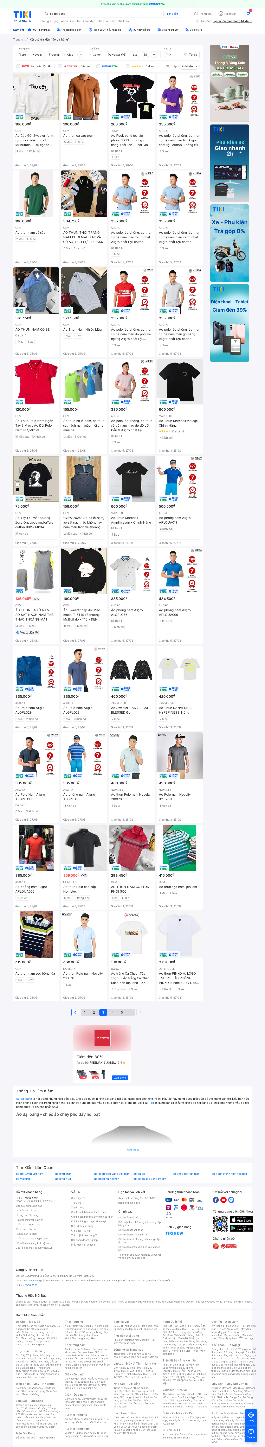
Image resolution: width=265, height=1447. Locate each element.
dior (29, 1301)
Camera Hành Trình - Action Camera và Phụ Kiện (232, 1394)
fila (58, 1304)
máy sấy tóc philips (236, 1420)
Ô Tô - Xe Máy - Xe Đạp (178, 1413)
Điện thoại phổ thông (33, 1391)
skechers (130, 1301)
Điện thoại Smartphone (29, 1387)
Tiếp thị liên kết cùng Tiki (85, 1235)
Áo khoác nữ (91, 1329)
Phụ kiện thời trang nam (134, 1341)
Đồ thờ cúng (126, 1403)
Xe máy (173, 1420)
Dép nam (82, 1401)
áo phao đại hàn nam (186, 1173)
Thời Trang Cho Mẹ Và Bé (30, 1325)
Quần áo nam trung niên (85, 1364)
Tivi (220, 1335)
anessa (200, 1301)
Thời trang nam (75, 1345)
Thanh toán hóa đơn (174, 1394)
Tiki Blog (76, 1202)
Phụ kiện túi (100, 1422)
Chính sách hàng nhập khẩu (31, 1238)
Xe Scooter (192, 1420)
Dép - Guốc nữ (89, 1378)
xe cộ (64, 21)
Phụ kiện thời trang (126, 1335)
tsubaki (66, 1304)
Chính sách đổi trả (26, 1229)
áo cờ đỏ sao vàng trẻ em (149, 1178)
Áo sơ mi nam (86, 1352)
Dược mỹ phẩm (46, 1426)
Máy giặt (222, 1332)
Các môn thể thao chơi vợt (233, 1366)
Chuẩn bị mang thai (33, 1344)
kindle (169, 1301)
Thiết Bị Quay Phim (231, 1403)
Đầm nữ (77, 1325)
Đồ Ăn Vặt (125, 1426)
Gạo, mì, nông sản (34, 1364)
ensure (84, 1301)
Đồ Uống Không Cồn (133, 1429)
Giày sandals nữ (84, 1381)
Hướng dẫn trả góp (26, 1233)
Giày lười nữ (93, 1384)
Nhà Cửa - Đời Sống (127, 1383)
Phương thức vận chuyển (29, 1219)
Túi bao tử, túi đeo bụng (94, 1436)
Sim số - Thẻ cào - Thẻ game (191, 1406)
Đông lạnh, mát (39, 1361)
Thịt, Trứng (33, 1355)
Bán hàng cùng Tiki (129, 1202)
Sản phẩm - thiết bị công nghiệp (185, 1346)
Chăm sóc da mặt (26, 1405)
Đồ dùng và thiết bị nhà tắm (136, 1397)
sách (113, 21)
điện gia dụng (49, 21)
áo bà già (139, 1173)
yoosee (210, 1301)
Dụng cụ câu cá (227, 1361)
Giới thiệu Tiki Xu (80, 1230)
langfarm (33, 1304)
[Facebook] (216, 1200)
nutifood (160, 1301)
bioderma (104, 1301)
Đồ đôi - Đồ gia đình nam (90, 1358)
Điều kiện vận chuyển (83, 1244)
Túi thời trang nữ (76, 1414)
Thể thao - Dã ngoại (178, 1332)
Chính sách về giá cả (129, 1217)
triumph (148, 1301)
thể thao (124, 21)
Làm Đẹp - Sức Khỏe (29, 1400)
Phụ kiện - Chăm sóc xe (176, 1417)
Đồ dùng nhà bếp (25, 1437)
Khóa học (192, 1394)
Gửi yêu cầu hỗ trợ (26, 1210)
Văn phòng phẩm (190, 1434)
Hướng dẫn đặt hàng (27, 1215)
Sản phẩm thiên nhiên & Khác (35, 1416)
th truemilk (55, 1301)
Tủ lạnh (222, 1329)
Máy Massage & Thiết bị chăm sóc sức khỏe (38, 1413)
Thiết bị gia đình (46, 1437)
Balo (116, 1325)
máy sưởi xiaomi (237, 1429)
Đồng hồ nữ (133, 1353)
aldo (139, 1301)
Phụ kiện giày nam (82, 1405)
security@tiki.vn (44, 1247)
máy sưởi (216, 1417)
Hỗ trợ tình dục (44, 1423)
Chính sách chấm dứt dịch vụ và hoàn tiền (139, 1249)
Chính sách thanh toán (130, 1229)
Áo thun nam (72, 1349)
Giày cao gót (72, 1378)
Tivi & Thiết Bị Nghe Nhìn (182, 1349)
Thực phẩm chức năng (34, 1408)
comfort (238, 1301)
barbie (66, 1301)
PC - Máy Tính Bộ (129, 1377)
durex (93, 1301)
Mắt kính (144, 1339)
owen (75, 1301)
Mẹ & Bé (183, 1338)
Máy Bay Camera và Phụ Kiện (232, 1405)
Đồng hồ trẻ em (149, 1356)
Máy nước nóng (232, 1335)
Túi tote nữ (86, 1422)
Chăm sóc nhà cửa (37, 1377)
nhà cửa (103, 21)
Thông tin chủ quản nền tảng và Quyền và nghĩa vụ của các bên (140, 1256)
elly (114, 1301)
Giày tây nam (89, 1398)
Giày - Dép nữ (74, 1374)
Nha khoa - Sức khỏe (183, 1403)
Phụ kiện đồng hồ (129, 1356)
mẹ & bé (75, 21)
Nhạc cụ (139, 1403)
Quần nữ (88, 1325)
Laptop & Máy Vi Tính (189, 1344)
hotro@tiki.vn (44, 1243)
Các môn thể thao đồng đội (234, 1364)
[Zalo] (231, 1200)
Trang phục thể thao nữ (224, 1349)
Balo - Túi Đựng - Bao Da (232, 1397)
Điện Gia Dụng (25, 1433)
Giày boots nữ (78, 1384)
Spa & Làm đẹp (186, 1397)
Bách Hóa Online (125, 1413)
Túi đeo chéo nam (84, 1432)
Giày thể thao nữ (239, 1370)
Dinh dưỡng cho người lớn (36, 1338)
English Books (182, 1437)
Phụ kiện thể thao (233, 1355)
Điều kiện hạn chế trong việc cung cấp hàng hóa (139, 1224)
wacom (190, 1301)
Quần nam (86, 1349)
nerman (179, 1301)
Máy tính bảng (31, 1394)
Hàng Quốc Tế (172, 1321)
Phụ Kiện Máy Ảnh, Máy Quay (227, 1387)
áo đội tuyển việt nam (29, 1173)
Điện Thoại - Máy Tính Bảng (35, 1383)
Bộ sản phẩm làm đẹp (36, 1425)
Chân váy (88, 1332)
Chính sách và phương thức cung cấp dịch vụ (139, 1241)
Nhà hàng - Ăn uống (181, 1400)
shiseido (21, 1304)
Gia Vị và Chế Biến (130, 1423)
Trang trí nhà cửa (123, 1387)
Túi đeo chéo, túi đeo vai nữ (80, 1419)
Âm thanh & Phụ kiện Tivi (225, 1325)
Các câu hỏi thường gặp (29, 1205)
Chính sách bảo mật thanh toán (88, 1212)
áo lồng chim (63, 1173)
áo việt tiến (23, 1178)
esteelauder (40, 1301)
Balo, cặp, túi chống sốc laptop (136, 1327)
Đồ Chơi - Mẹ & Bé (28, 1321)
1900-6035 (31, 1198)
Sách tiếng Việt (171, 1434)
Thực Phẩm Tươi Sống (30, 1351)
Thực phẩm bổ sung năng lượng (233, 1372)
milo (120, 1301)
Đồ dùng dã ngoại (234, 1352)
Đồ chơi (50, 1325)
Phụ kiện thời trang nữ (126, 1339)
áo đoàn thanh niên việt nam (230, 1173)
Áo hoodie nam (80, 1355)
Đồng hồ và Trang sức (128, 1349)
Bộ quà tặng (130, 1432)
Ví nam (68, 1432)
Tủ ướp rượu (247, 1338)
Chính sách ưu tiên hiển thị (132, 1234)
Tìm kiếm (172, 13)
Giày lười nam (72, 1398)
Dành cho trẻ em (32, 1370)
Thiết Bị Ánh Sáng (233, 1391)
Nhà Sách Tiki (172, 1430)
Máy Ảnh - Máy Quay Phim (229, 1383)
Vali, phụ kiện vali (148, 1329)
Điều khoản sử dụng (82, 1226)
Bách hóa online (179, 1341)
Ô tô (181, 1420)
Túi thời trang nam (77, 1428)
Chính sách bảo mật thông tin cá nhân (92, 1216)
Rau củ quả (28, 1358)
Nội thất (130, 1394)
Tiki (151, 1102)
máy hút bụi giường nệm (232, 1431)
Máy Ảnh (241, 1406)
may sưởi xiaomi (229, 1426)
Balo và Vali (122, 1321)
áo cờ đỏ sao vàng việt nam (111, 1173)
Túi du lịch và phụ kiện (133, 1325)
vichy (51, 1304)
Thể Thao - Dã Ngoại (225, 1345)
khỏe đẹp (89, 21)
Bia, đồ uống (28, 1367)
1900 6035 (31, 1285)
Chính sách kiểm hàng (28, 1224)
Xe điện (195, 1417)
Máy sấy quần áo (228, 1338)
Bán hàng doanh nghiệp (84, 1240)
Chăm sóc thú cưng (124, 1417)
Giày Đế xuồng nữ (86, 1387)
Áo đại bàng (24, 1098)
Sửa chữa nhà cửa (130, 1391)
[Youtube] (223, 1200)
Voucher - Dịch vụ (175, 1390)
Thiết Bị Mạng (133, 1374)
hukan (43, 1304)
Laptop (145, 1377)
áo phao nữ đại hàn (106, 1178)
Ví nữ (100, 1419)
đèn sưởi (228, 1417)
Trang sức (119, 1353)
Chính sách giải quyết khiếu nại (88, 1221)
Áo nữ (68, 1325)
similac (228, 1301)
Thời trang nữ (74, 1321)
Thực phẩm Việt (45, 1358)
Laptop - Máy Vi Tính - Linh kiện (136, 1363)
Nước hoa (28, 1423)
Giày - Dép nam (75, 1394)
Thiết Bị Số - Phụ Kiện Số (179, 1360)
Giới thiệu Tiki (78, 1198)
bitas (248, 1301)
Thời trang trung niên (83, 1338)
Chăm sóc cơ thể (32, 1411)
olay (219, 1301)
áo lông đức (63, 1178)
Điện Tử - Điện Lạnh (224, 1321)
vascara (20, 1301)
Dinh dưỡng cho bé (33, 1335)
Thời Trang (192, 1325)
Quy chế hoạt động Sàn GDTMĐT (137, 1198)
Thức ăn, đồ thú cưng (33, 1374)
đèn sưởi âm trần (227, 1439)
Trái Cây (20, 1355)
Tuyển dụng (78, 1207)
